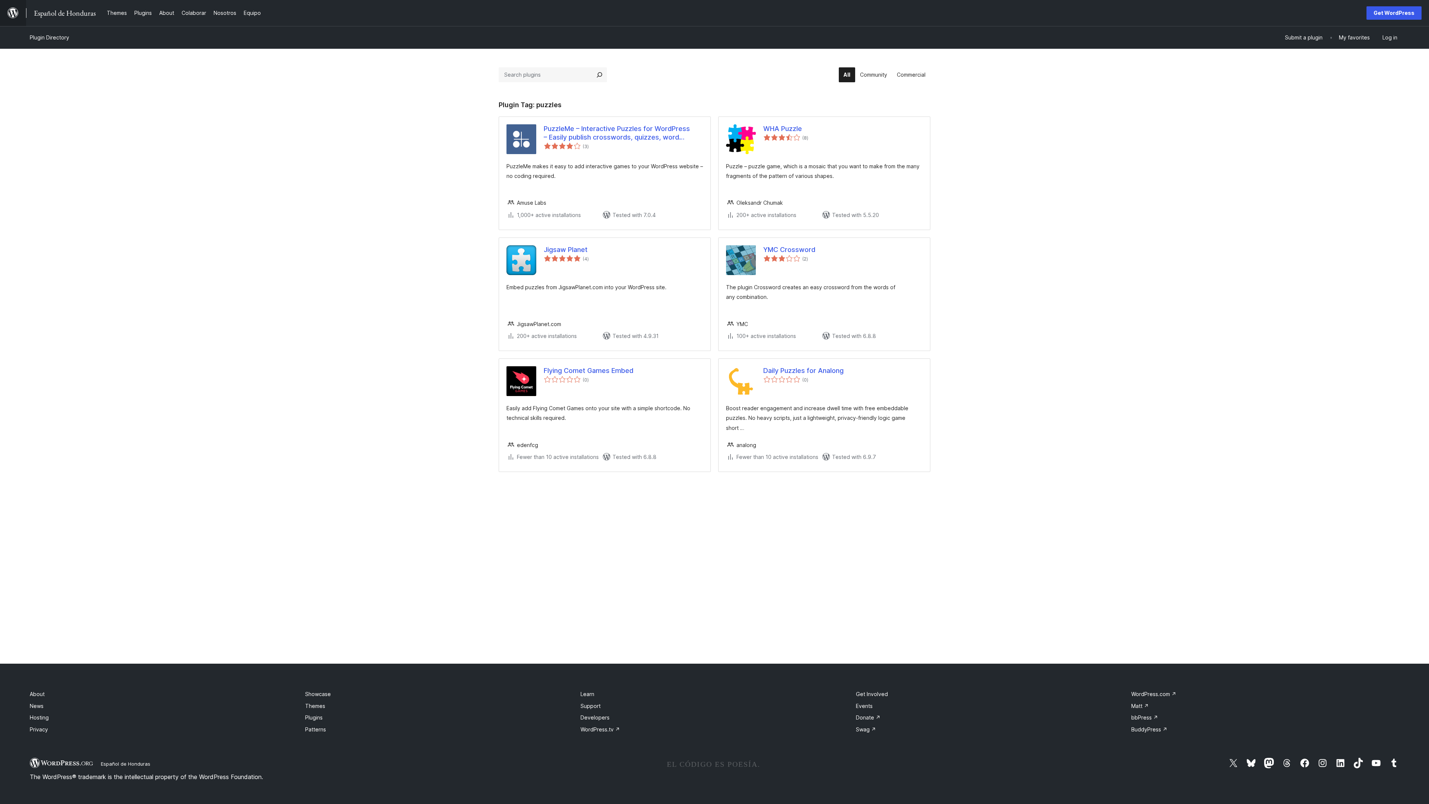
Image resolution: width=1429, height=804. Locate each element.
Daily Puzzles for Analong (803, 370)
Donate (868, 717)
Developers (595, 717)
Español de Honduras (125, 764)
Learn (587, 694)
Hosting (39, 717)
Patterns (315, 729)
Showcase (318, 694)
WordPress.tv (600, 729)
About (37, 694)
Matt (1140, 706)
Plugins (314, 717)
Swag (866, 729)
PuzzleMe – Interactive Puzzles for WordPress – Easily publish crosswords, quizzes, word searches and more (617, 133)
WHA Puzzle (782, 129)
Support (591, 706)
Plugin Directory (49, 37)
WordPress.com (1153, 694)
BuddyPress (1149, 729)
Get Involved (872, 694)
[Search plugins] (599, 74)
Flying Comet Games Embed (588, 370)
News (37, 706)
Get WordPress (1394, 13)
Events (864, 706)
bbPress (1144, 717)
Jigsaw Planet (566, 249)
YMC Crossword (789, 249)
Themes (315, 706)
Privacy (39, 729)
